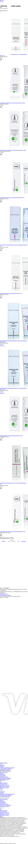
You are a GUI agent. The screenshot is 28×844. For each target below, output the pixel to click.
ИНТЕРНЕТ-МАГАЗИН (4, 798)
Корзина (2, 773)
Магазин (2, 0)
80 (14, 538)
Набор (1, 788)
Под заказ (2, 345)
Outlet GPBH (3, 775)
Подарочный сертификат (5, 778)
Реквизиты (2, 765)
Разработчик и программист (6, 837)
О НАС (1, 790)
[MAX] (4, 761)
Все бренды (2, 774)
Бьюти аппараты (3, 782)
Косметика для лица (4, 786)
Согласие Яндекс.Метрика (6, 768)
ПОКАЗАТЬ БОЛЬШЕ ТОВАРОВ (6, 537)
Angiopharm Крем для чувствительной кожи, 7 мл (11, 293)
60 (12, 538)
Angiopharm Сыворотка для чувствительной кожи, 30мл (12, 102)
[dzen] (16, 761)
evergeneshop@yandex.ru (5, 595)
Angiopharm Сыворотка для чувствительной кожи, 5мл (12, 197)
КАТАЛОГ (2, 808)
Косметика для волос (4, 785)
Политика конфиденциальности (7, 767)
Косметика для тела (4, 787)
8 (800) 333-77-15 (4, 593)
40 (11, 538)
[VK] (1, 761)
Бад (1, 781)
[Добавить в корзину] (1, 107)
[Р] (13, 761)
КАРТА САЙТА (3, 762)
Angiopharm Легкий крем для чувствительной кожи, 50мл (13, 150)
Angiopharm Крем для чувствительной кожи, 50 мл (11, 435)
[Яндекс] (10, 761)
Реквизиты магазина (4, 779)
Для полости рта (3, 784)
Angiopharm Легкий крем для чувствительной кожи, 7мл (12, 531)
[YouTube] (7, 761)
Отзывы (2, 766)
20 (9, 538)
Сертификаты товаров (5, 770)
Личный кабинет (4, 772)
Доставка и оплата (4, 777)
